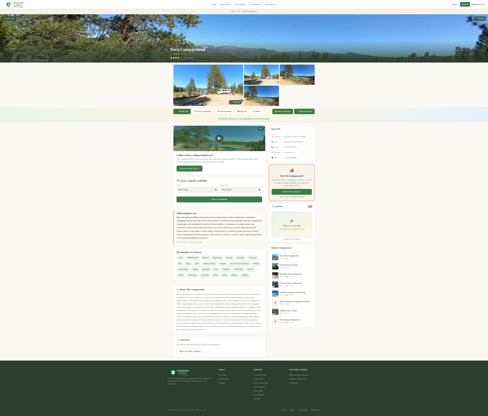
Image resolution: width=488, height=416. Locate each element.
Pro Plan (257, 398)
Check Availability (219, 199)
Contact (222, 383)
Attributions (315, 410)
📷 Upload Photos (304, 111)
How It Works (224, 379)
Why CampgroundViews (299, 375)
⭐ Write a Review (283, 111)
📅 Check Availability (202, 111)
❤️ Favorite (242, 111)
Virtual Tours (259, 379)
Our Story (222, 375)
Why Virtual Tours (261, 383)
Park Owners (240, 4)
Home (233, 11)
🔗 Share (256, 111)
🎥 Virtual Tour (182, 111)
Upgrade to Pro (478, 4)
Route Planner (259, 387)
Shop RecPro (270, 4)
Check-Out (223, 185)
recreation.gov (289, 152)
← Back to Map (9, 18)
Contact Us (293, 383)
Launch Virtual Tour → (189, 168)
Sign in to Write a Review (189, 351)
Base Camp (225, 4)
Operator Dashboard (297, 379)
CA (239, 11)
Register (465, 4)
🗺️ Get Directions (224, 111)
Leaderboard (255, 4)
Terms (292, 410)
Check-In (180, 185)
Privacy (284, 410)
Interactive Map (260, 375)
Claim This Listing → (292, 191)
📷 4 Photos (479, 18)
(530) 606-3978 (290, 147)
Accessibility (303, 410)
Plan (214, 4)
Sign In (454, 4)
